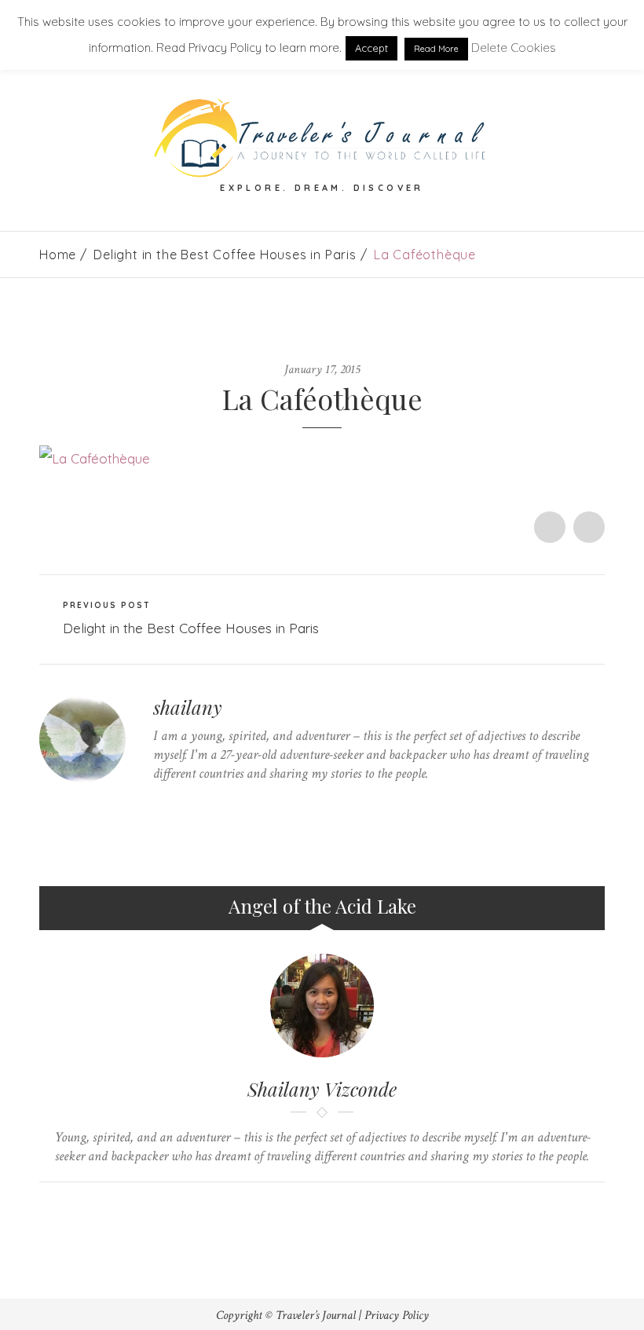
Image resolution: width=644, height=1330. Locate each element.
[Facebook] (181, 804)
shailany (187, 707)
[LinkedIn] (230, 804)
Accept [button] (371, 48)
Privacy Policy (396, 1315)
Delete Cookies (513, 47)
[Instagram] (255, 804)
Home (57, 254)
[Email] (337, 1208)
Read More (436, 48)
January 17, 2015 (322, 369)
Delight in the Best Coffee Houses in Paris (225, 254)
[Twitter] (157, 804)
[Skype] (206, 804)
